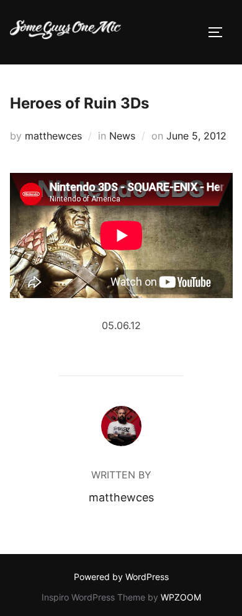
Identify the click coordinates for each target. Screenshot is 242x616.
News (122, 136)
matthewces (53, 136)
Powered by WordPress (121, 576)
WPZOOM (181, 597)
